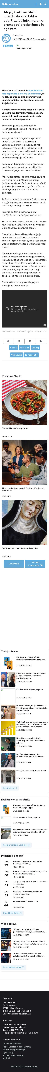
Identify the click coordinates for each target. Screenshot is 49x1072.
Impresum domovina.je (13, 1055)
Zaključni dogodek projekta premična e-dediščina (30, 882)
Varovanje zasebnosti (12, 1043)
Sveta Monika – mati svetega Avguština (20, 548)
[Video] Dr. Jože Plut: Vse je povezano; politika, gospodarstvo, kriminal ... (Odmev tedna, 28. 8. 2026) (29, 930)
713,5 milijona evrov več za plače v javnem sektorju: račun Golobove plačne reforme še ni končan (32, 724)
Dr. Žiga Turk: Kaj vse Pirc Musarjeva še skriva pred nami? (30, 755)
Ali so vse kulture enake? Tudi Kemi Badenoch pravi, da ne (23, 489)
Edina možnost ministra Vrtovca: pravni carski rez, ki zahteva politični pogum (31, 675)
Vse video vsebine (12, 967)
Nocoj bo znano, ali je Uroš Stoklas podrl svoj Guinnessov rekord (30, 740)
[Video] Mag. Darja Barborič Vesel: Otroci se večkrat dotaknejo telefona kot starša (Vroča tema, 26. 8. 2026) (30, 942)
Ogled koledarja (11, 913)
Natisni (13, 348)
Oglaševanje (8, 1052)
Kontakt (6, 1058)
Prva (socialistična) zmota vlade (31, 770)
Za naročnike (31, 355)
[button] (45, 4)
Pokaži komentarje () (35, 563)
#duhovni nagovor (25, 331)
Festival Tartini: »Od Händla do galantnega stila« (27, 892)
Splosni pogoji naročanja (14, 1050)
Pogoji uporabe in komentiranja (17, 1047)
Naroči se (24, 348)
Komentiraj (13, 564)
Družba (9, 46)
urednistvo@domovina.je (14, 1024)
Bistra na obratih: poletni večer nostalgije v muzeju (27, 862)
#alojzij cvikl (40, 331)
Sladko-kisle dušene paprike (15, 428)
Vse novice (16, 355)
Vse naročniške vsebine (15, 845)
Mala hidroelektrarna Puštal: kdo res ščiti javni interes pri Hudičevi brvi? (30, 830)
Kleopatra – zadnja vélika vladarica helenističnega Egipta (30, 658)
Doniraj (35, 348)
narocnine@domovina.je (14, 1027)
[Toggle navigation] (36, 4)
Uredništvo (18, 35)
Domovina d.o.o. (10, 1002)
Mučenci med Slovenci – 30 (25, 901)
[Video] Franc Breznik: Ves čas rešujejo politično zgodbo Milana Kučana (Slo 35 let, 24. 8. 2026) (28, 955)
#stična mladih (8, 331)
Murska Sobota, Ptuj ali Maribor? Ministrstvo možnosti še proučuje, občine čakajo (31, 708)
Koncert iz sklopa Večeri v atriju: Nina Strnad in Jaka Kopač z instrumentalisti (30, 872)
